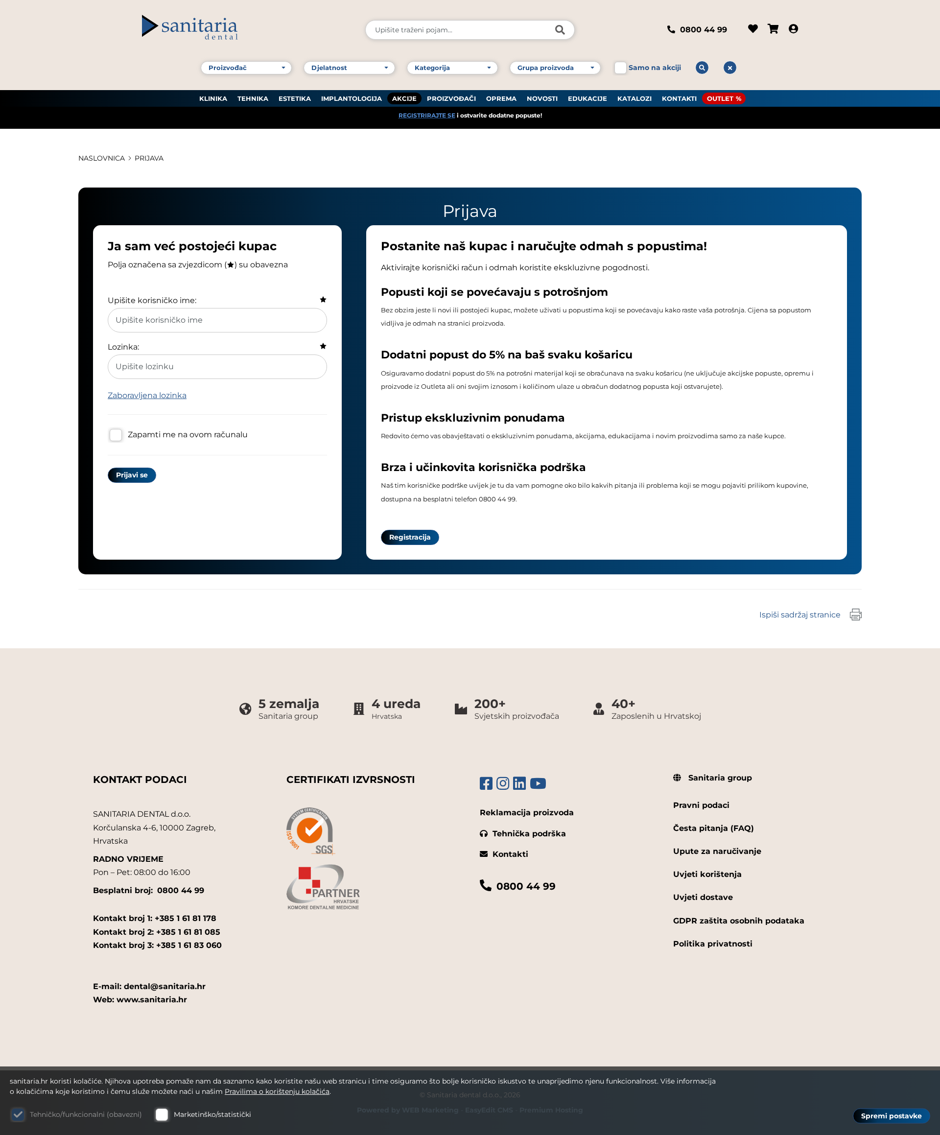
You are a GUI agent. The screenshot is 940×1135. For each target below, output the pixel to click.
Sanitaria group (719, 777)
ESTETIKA (295, 98)
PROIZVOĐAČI (451, 98)
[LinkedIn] (519, 784)
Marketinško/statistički (212, 1114)
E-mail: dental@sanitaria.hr (149, 986)
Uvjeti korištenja (707, 874)
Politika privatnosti (712, 943)
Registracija (410, 537)
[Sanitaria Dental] (247, 30)
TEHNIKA (252, 98)
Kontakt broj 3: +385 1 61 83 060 (157, 945)
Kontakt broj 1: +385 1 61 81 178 (154, 918)
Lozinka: (123, 347)
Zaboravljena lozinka (147, 395)
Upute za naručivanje (717, 851)
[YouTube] (538, 784)
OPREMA (501, 98)
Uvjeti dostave (703, 897)
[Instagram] (502, 784)
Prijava (149, 158)
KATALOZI (634, 98)
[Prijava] (793, 30)
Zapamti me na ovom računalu (188, 434)
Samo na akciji (655, 67)
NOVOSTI (542, 98)
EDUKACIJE (587, 98)
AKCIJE (404, 98)
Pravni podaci (701, 805)
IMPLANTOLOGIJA (351, 98)
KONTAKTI (679, 98)
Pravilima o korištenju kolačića (277, 1091)
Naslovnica (101, 158)
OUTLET (720, 98)
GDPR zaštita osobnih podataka (738, 920)
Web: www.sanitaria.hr (140, 999)
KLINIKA (213, 98)
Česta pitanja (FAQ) (713, 828)
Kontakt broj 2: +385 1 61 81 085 (156, 932)
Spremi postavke (891, 1115)
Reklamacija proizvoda (527, 812)
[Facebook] (486, 784)
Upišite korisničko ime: (152, 300)
